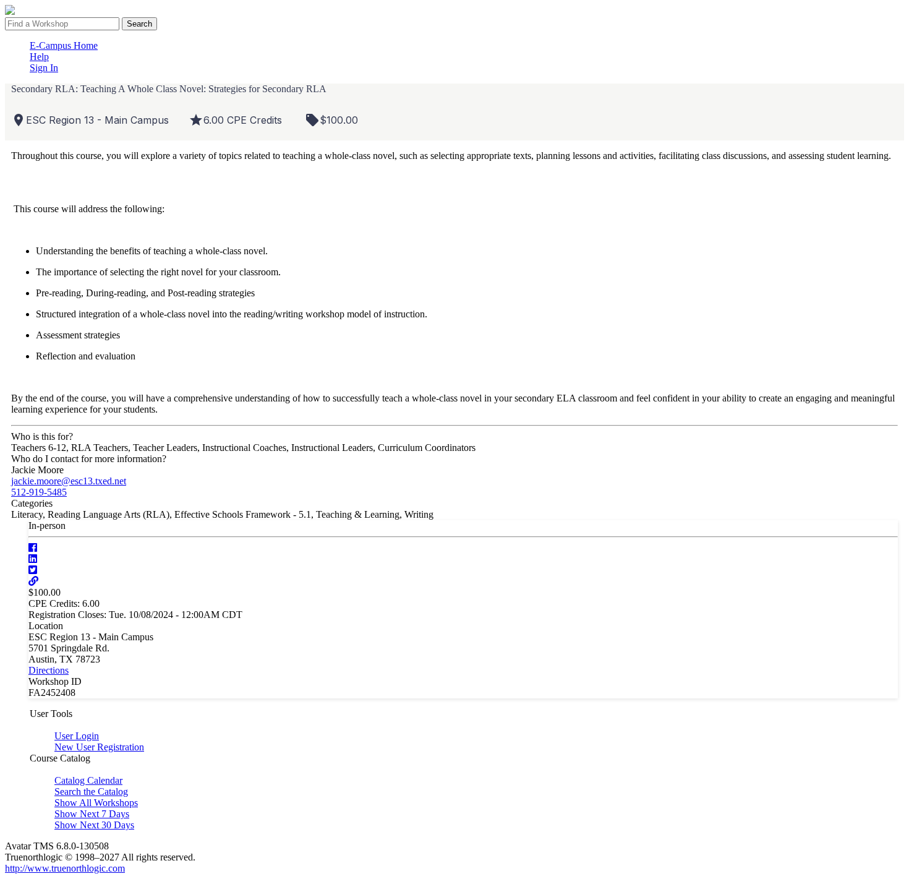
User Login (76, 736)
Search (139, 23)
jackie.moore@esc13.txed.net (68, 481)
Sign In (44, 67)
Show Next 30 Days (94, 825)
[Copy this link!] (33, 581)
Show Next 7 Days (91, 814)
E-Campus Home (64, 45)
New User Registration (99, 747)
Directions (48, 670)
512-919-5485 (39, 492)
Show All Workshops (96, 802)
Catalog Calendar (88, 780)
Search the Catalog (91, 791)
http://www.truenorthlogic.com (65, 868)
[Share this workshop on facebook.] (32, 548)
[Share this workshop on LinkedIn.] (32, 559)
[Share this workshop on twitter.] (32, 570)
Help (39, 56)
